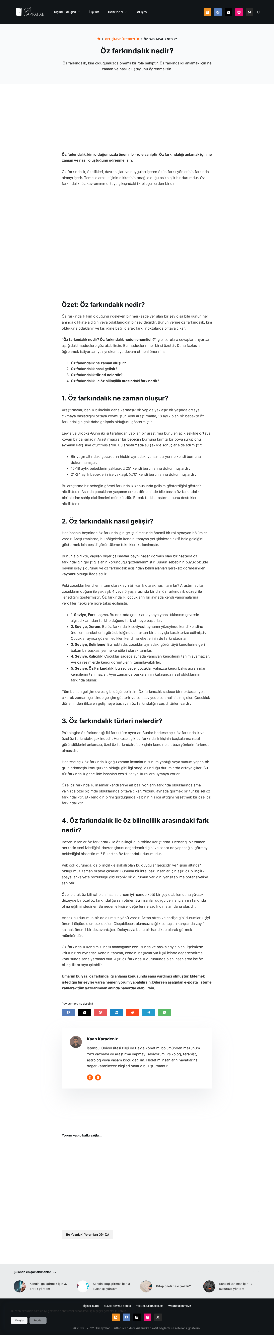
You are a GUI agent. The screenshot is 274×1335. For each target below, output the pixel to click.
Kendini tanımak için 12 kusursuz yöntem (235, 1286)
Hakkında (115, 12)
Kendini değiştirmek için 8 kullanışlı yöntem (111, 1286)
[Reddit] (132, 1012)
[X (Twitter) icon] (98, 1077)
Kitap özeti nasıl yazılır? (173, 1286)
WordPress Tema (179, 1306)
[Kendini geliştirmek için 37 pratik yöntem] (20, 1286)
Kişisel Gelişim (65, 12)
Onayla (19, 1320)
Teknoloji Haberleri (149, 1306)
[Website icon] (90, 1077)
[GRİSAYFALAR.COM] (98, 39)
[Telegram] (148, 1012)
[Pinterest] (100, 1012)
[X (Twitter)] (228, 12)
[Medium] (249, 12)
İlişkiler (94, 12)
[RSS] (207, 12)
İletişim (141, 12)
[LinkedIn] (116, 1012)
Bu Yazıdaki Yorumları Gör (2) (87, 1234)
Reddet (38, 1320)
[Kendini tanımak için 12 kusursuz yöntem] (209, 1286)
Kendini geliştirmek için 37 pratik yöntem (49, 1286)
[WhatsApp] (164, 1012)
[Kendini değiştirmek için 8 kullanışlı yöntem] (83, 1286)
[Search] (258, 12)
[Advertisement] (137, 111)
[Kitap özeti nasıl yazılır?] (146, 1286)
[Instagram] (239, 12)
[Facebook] (218, 12)
